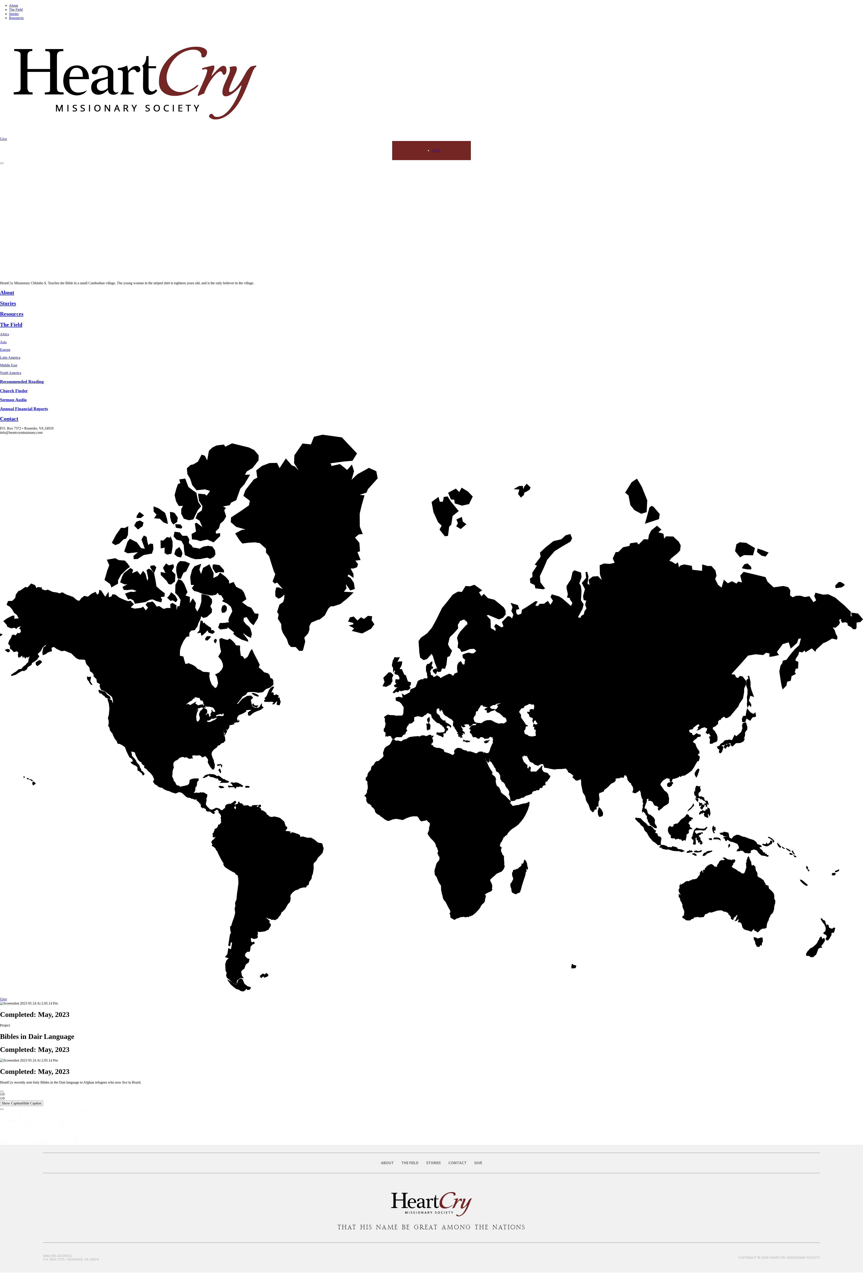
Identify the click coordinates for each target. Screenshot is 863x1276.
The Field (16, 9)
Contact (457, 1162)
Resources (16, 18)
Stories (14, 14)
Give (3, 139)
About (13, 5)
